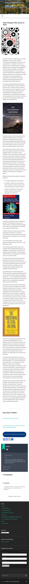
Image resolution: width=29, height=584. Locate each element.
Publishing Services (6, 510)
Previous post (8, 466)
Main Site (4, 514)
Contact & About (6, 508)
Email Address (5, 552)
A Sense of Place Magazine (12, 581)
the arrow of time (10, 461)
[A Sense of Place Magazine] (14, 4)
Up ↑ (27, 581)
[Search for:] (14, 575)
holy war (15, 460)
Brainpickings (20, 459)
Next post (7, 469)
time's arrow (11, 462)
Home (3, 506)
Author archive (7, 449)
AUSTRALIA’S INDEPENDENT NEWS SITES (11, 517)
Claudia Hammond (9, 460)
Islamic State (20, 460)
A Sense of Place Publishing (11, 459)
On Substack (5, 523)
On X (3, 521)
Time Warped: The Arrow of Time (13, 24)
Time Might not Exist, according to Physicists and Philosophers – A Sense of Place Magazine (14, 488)
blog (6, 457)
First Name (4, 556)
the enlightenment (19, 461)
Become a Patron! (5, 541)
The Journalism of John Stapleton (9, 519)
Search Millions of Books (7, 512)
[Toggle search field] (27, 16)
